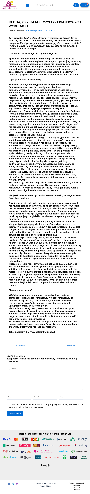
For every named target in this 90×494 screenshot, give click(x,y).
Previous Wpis (19, 346)
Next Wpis (72, 346)
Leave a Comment (16, 31)
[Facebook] (9, 483)
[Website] (71, 397)
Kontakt (77, 487)
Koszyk (77, 490)
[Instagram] (17, 483)
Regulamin (77, 485)
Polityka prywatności (77, 483)
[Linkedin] (13, 483)
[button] (27, 5)
